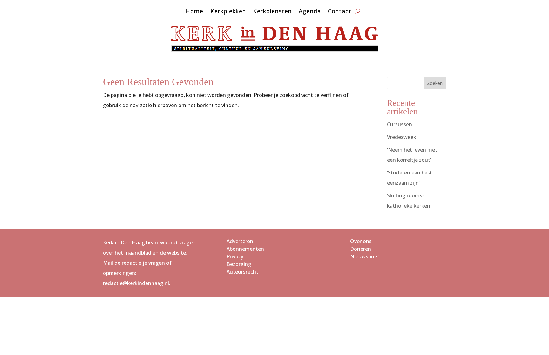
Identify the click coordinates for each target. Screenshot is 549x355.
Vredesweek (401, 136)
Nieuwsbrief (364, 256)
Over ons (361, 241)
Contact (339, 12)
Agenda (310, 12)
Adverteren (240, 241)
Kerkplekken (228, 12)
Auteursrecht (242, 271)
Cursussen (399, 124)
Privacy (235, 256)
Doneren (360, 248)
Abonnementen (245, 248)
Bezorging (239, 264)
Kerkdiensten (272, 12)
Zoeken (435, 83)
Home (194, 12)
